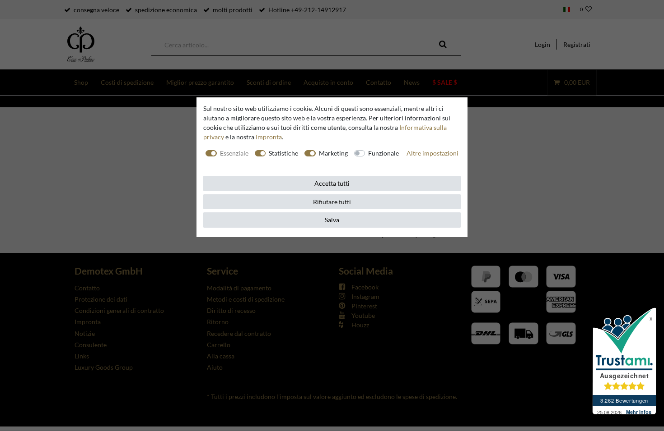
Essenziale (234, 153)
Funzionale (383, 153)
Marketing (333, 153)
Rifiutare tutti (332, 202)
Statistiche (283, 153)
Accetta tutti (332, 183)
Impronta (269, 137)
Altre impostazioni (432, 153)
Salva (332, 220)
